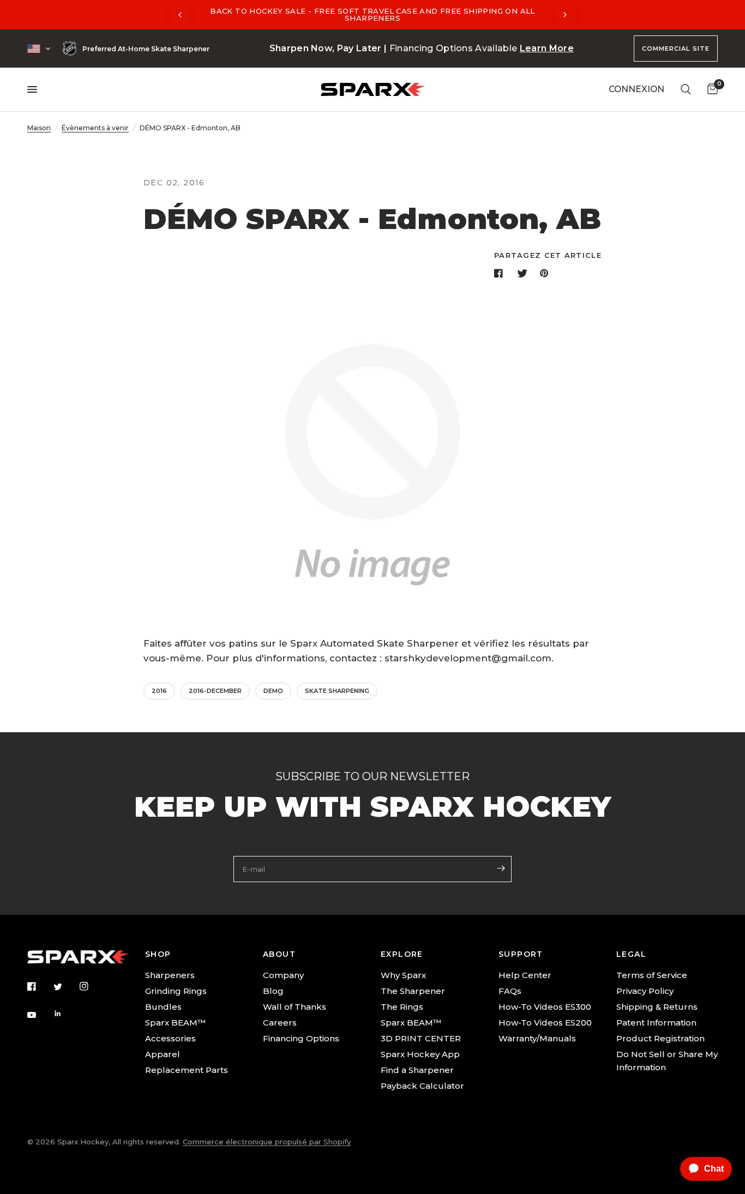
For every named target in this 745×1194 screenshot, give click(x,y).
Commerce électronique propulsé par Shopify (267, 1141)
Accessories (170, 1038)
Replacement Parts (186, 1070)
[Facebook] (39, 986)
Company (283, 975)
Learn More (547, 48)
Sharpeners (170, 975)
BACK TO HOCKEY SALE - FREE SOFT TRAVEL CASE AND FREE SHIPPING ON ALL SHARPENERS (372, 14)
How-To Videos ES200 (545, 1022)
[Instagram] (92, 986)
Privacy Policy (645, 991)
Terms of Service (651, 975)
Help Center (524, 975)
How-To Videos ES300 (544, 1007)
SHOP (158, 954)
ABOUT (279, 954)
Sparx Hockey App (420, 1054)
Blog (273, 991)
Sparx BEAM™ (175, 1022)
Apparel (162, 1054)
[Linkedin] (65, 1014)
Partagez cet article (548, 255)
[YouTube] (39, 1015)
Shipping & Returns (657, 1007)
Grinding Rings (176, 991)
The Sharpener (413, 991)
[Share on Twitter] (523, 273)
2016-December (215, 691)
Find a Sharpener (417, 1070)
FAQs (509, 991)
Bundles (163, 1007)
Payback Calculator (422, 1086)
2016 (159, 691)
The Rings (402, 1007)
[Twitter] (65, 987)
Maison (39, 128)
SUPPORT (520, 954)
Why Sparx (403, 975)
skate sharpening (337, 691)
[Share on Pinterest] (546, 273)
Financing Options (301, 1038)
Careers (280, 1022)
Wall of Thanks (294, 1007)
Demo (273, 691)
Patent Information (656, 1022)
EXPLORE (402, 954)
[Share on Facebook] (500, 273)
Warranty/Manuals (537, 1038)
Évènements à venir (95, 128)
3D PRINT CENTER (421, 1038)
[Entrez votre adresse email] (501, 868)
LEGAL (631, 954)
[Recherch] (685, 89)
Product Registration (660, 1038)
